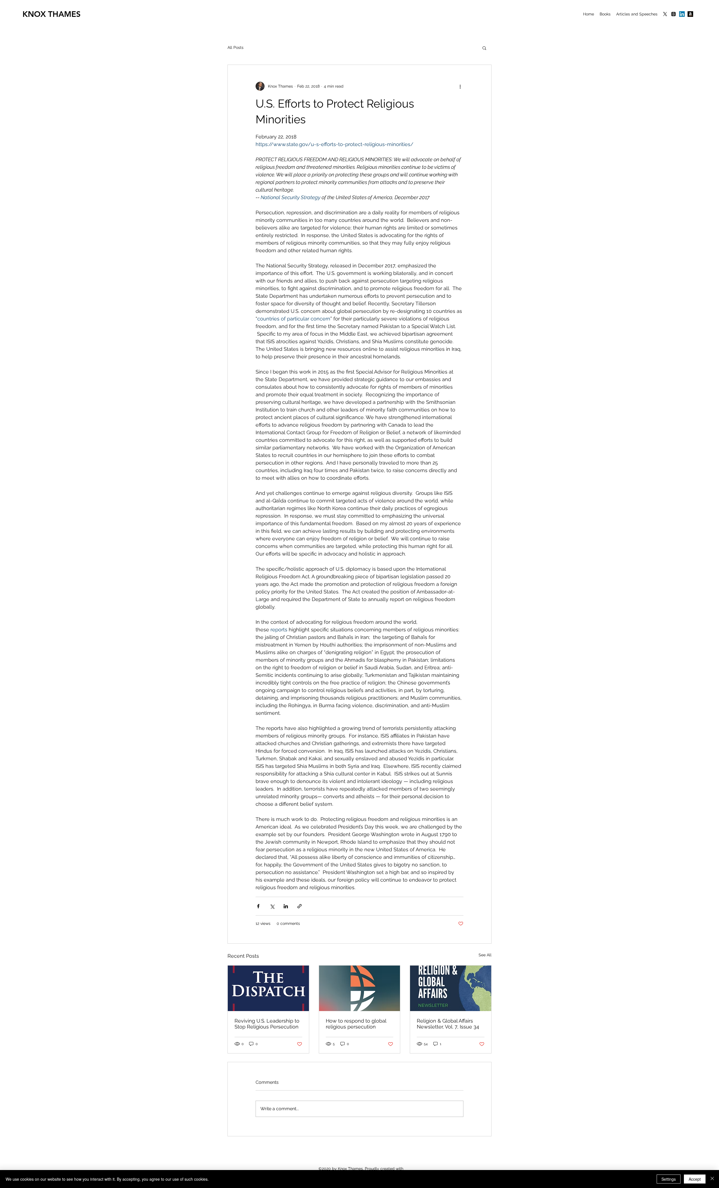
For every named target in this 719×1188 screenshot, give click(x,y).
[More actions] (460, 86)
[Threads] (673, 14)
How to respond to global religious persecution (356, 1024)
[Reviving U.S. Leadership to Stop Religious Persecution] (268, 988)
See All (485, 955)
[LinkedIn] (682, 14)
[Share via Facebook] (258, 906)
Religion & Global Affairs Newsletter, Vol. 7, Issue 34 (448, 1024)
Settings (668, 1179)
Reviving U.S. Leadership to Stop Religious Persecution (267, 1024)
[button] (484, 47)
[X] (665, 14)
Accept (695, 1179)
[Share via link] (299, 906)
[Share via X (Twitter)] (272, 906)
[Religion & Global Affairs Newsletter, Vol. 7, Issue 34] (450, 988)
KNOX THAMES (51, 14)
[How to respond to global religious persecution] (359, 988)
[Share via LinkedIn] (285, 906)
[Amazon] (690, 14)
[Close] (712, 1179)
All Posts (235, 47)
